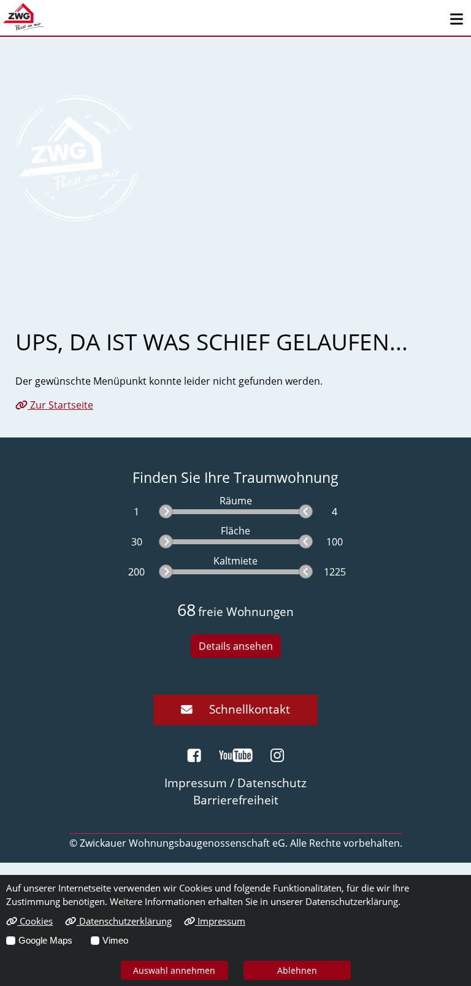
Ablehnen (297, 970)
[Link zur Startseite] (23, 17)
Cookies (35, 921)
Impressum (220, 921)
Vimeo (115, 941)
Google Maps (45, 941)
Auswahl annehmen (174, 970)
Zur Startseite (60, 405)
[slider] (166, 511)
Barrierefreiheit (235, 799)
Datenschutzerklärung (124, 921)
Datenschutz (272, 782)
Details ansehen (236, 646)
